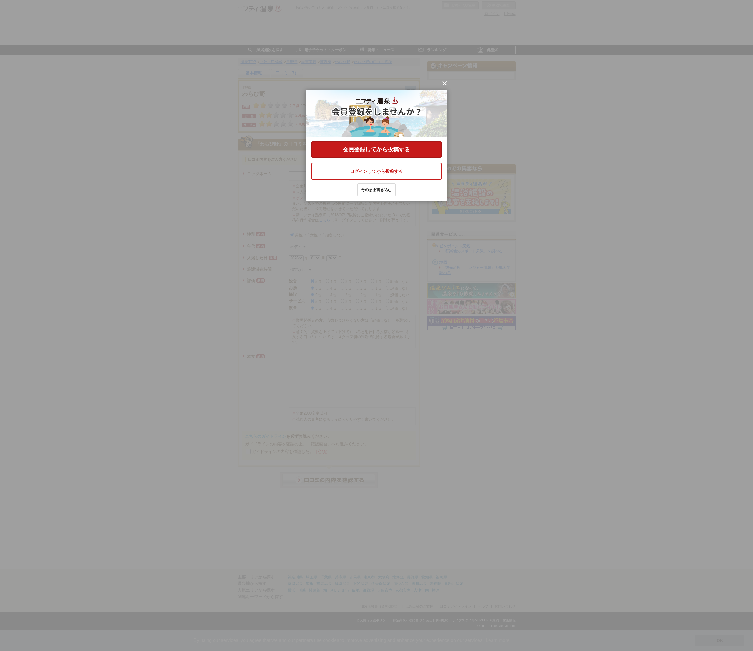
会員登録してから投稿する (376, 149)
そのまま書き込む (376, 189)
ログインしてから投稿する (376, 171)
